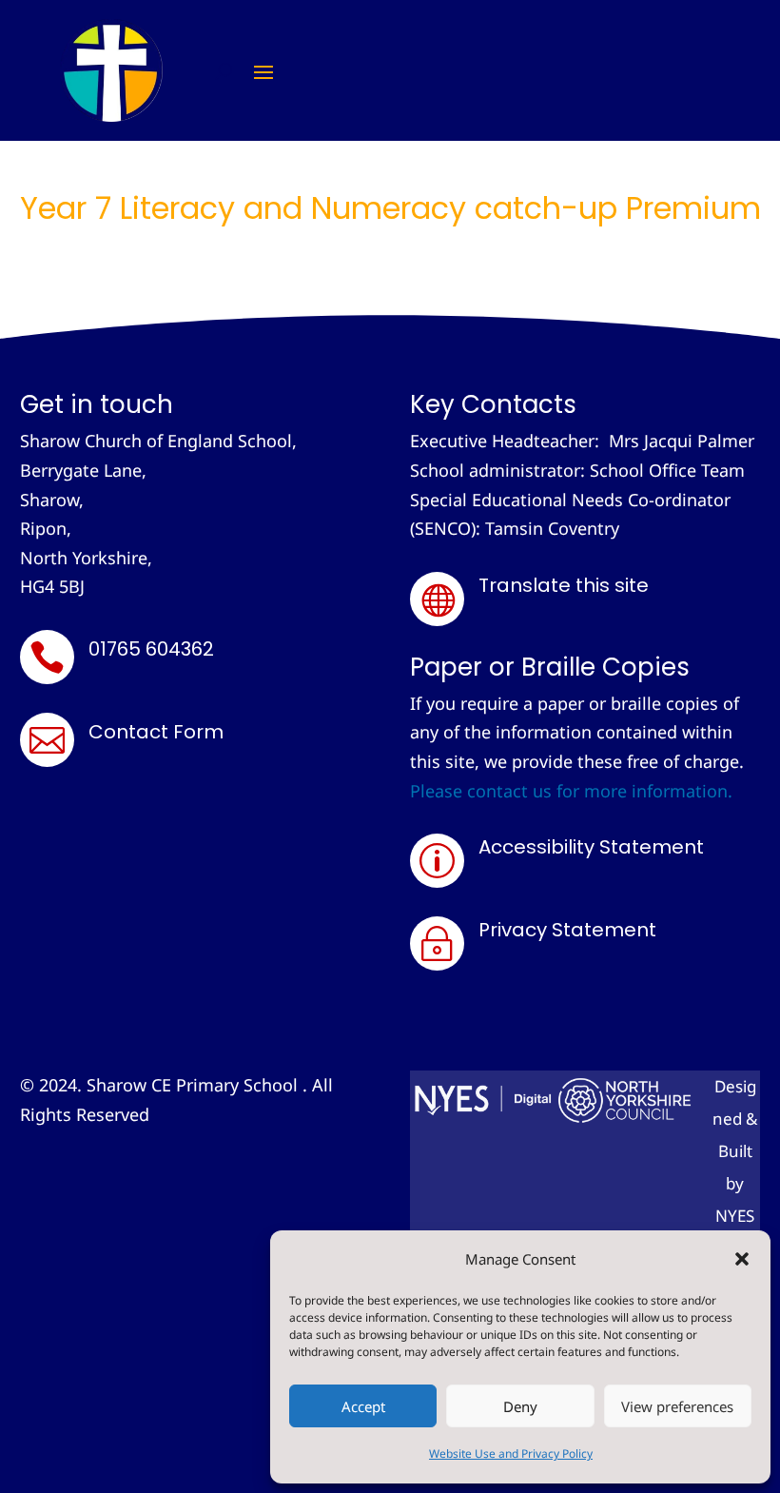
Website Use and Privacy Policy (511, 1453)
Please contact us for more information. (571, 790)
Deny (520, 1406)
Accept (363, 1406)
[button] (741, 1258)
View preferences (677, 1406)
